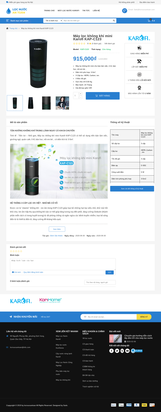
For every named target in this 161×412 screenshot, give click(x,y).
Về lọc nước (87, 338)
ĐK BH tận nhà (88, 375)
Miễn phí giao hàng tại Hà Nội (21, 2)
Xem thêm (57, 229)
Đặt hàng (104, 96)
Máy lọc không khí (63, 380)
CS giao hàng (88, 344)
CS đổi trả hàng (89, 355)
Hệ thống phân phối (126, 2)
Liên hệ (96, 11)
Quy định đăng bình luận (33, 272)
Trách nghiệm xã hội (91, 387)
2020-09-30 (101, 236)
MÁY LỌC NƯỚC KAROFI (68, 11)
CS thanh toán (88, 350)
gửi (109, 272)
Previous (5, 103)
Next (72, 103)
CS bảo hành (88, 361)
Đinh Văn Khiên (56, 236)
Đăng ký (144, 317)
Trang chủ (49, 11)
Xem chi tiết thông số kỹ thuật (132, 189)
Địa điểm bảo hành (147, 2)
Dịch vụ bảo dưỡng (90, 381)
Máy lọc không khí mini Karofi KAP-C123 (37, 28)
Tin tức (86, 11)
